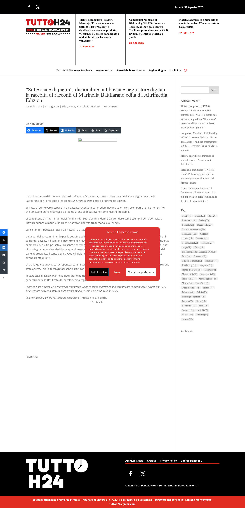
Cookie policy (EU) (192, 460)
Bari (212, 216)
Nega (117, 272)
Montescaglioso (207, 279)
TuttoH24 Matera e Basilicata (74, 70)
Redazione (35, 106)
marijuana (206, 265)
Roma (201, 301)
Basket (204, 220)
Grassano (200, 256)
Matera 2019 (189, 274)
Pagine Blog (156, 70)
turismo (187, 319)
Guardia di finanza (192, 261)
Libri (64, 106)
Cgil (204, 234)
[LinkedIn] (4, 247)
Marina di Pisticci (191, 270)
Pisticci (208, 288)
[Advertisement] (97, 329)
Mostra (187, 283)
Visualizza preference (141, 272)
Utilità (174, 70)
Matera (210, 270)
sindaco (187, 314)
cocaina (187, 238)
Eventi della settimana (131, 70)
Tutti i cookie (99, 272)
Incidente (211, 261)
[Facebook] (4, 232)
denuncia (207, 243)
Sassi (203, 305)
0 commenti (111, 106)
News (72, 106)
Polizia (202, 292)
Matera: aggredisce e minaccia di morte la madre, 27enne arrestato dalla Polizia (199, 23)
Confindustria (190, 243)
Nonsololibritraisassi (89, 106)
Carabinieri (189, 234)
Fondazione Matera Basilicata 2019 (199, 252)
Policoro (187, 292)
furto (186, 256)
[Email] (4, 255)
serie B (203, 310)
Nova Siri (202, 283)
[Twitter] (4, 240)
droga (186, 247)
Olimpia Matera (190, 288)
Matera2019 (208, 274)
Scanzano (188, 310)
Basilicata (188, 220)
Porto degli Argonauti (193, 296)
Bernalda (188, 225)
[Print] (4, 262)
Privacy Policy (168, 460)
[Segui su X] (37, 7)
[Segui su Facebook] (29, 7)
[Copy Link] (4, 270)
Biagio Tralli (204, 225)
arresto (200, 216)
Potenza (187, 301)
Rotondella (188, 305)
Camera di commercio (193, 229)
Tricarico (202, 314)
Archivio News (134, 460)
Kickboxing (189, 265)
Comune (201, 238)
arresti (186, 216)
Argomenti (102, 70)
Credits (151, 460)
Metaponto (188, 279)
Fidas (199, 247)
